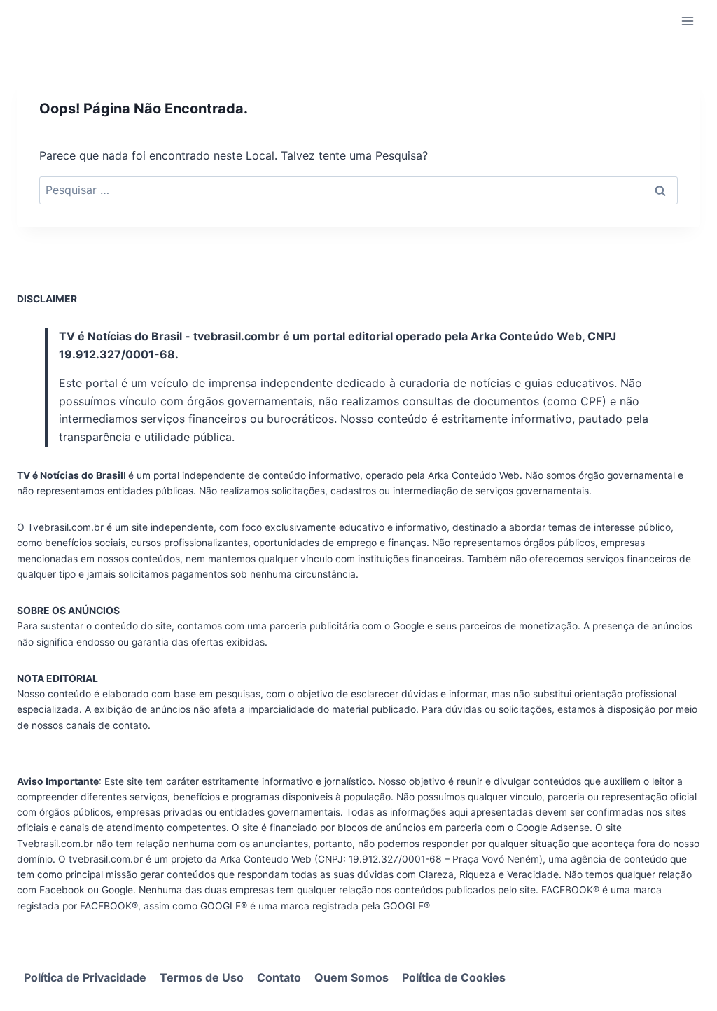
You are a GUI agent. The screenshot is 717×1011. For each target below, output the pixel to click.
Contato (279, 977)
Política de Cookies (454, 977)
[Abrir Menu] (687, 21)
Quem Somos (351, 977)
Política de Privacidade (85, 977)
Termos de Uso (202, 977)
